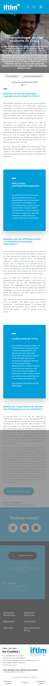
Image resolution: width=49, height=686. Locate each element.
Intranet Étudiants (9, 614)
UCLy (25, 85)
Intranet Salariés (29, 614)
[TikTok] (24, 528)
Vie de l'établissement (33, 76)
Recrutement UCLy (32, 629)
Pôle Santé (16, 268)
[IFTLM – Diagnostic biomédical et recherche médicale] (12, 7)
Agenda (8, 628)
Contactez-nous (25, 555)
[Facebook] (36, 528)
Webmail (9, 621)
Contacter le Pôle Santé (18, 491)
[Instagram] (12, 528)
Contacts (29, 621)
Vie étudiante (11, 76)
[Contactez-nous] (28, 6)
